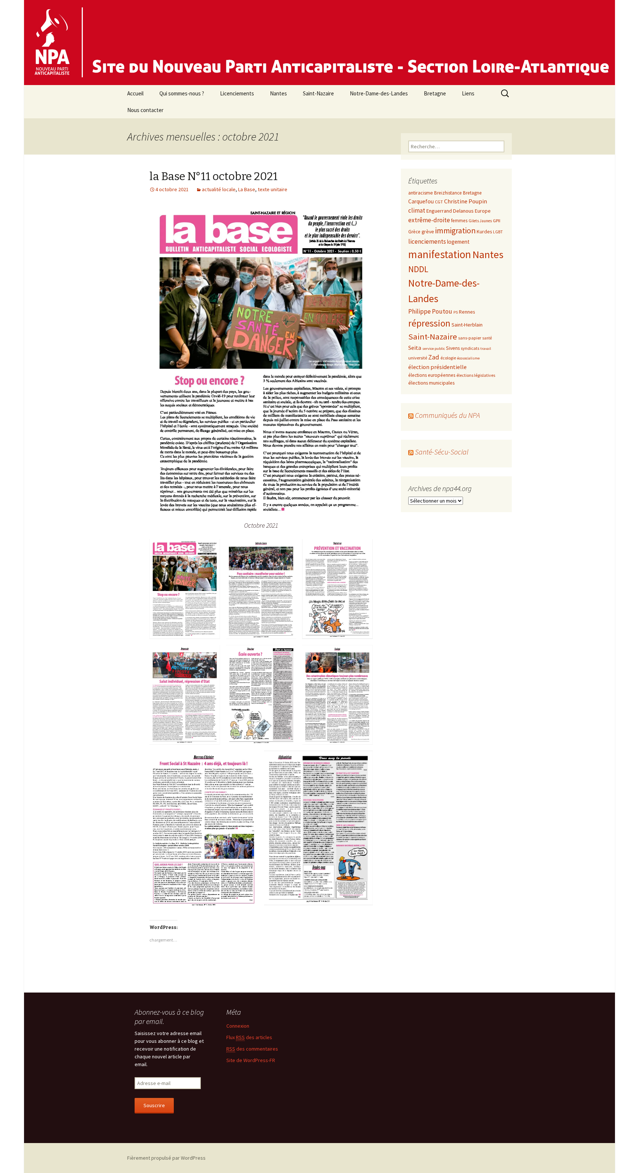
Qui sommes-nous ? (181, 93)
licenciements (427, 241)
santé (487, 338)
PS (455, 312)
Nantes (278, 93)
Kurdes (484, 231)
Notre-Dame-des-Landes (379, 93)
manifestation (439, 254)
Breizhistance (448, 193)
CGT (439, 201)
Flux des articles (249, 1037)
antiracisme (420, 192)
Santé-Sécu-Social (442, 451)
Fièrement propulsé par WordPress (166, 1158)
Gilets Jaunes (480, 220)
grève (428, 231)
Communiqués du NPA (447, 415)
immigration (455, 231)
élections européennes (431, 375)
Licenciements (237, 93)
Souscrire (154, 1105)
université (417, 358)
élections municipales (431, 382)
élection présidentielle (437, 367)
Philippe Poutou (430, 311)
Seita (414, 347)
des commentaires (252, 1048)
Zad (433, 357)
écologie (448, 358)
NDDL (418, 269)
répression (429, 323)
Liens (468, 93)
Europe (483, 210)
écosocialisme (468, 358)
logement (458, 241)
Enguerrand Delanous (450, 210)
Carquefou (421, 201)
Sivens (453, 348)
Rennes (467, 311)
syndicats (470, 348)
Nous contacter (145, 110)
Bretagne (435, 93)
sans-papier (469, 338)
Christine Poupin (465, 201)
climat (416, 210)
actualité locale (219, 189)
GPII (496, 220)
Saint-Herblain (467, 324)
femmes (459, 220)
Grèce (414, 232)
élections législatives (475, 375)
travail (485, 348)
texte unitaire (272, 189)
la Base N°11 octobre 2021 (213, 176)
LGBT (498, 231)
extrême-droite (429, 220)
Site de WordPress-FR (250, 1060)
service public (433, 348)
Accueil (135, 93)
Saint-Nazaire (318, 93)
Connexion (237, 1025)
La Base (246, 189)
